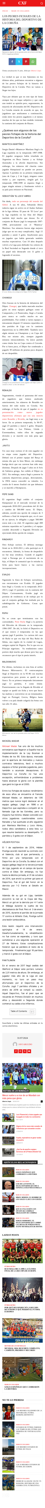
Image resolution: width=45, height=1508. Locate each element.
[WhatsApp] (32, 61)
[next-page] (7, 1495)
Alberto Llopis (36, 71)
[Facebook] (12, 61)
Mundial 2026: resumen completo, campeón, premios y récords (22, 1349)
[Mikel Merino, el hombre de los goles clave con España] (8, 1197)
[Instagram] (20, 1051)
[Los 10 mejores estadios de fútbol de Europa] (8, 1465)
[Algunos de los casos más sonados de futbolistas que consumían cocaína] (8, 1129)
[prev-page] (3, 1495)
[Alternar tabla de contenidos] (30, 1012)
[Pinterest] (25, 61)
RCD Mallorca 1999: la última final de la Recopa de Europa (20, 1270)
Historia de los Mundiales (16, 1091)
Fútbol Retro (9, 1266)
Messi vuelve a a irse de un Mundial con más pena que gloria (21, 1097)
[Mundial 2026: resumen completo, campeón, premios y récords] (22, 1330)
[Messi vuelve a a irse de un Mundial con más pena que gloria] (22, 1077)
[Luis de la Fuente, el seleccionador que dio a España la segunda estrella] (8, 1185)
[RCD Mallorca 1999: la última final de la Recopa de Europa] (22, 1251)
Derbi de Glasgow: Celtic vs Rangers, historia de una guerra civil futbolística (28, 1483)
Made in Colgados (20, 11)
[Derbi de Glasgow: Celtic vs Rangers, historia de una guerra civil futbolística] (8, 1482)
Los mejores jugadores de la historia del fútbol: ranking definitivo (29, 1413)
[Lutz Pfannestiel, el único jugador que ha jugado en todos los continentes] (8, 1117)
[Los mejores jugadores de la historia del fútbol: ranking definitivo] (8, 1412)
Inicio (5, 11)
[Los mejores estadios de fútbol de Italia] (8, 1447)
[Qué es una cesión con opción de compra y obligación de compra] (8, 1210)
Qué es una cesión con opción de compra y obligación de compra (26, 1211)
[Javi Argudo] (15, 1044)
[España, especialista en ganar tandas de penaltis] (8, 1141)
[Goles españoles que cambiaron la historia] (8, 1172)
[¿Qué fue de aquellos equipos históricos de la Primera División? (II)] (8, 1152)
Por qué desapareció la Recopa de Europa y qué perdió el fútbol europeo (22, 1310)
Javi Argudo (25, 1044)
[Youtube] (29, 1051)
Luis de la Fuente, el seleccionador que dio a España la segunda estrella (29, 1186)
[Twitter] (19, 61)
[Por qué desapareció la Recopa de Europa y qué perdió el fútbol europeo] (22, 1289)
